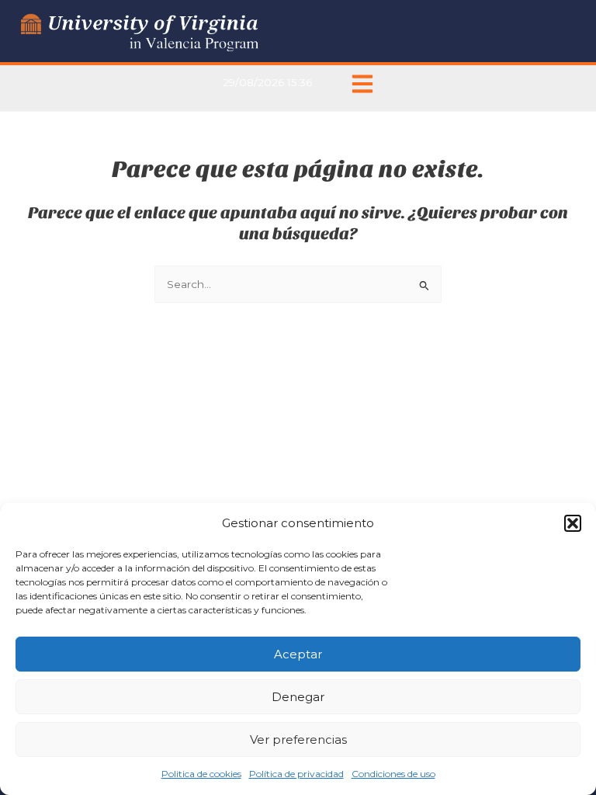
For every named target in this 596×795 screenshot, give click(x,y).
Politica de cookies (201, 773)
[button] (572, 523)
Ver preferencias (298, 739)
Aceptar (298, 654)
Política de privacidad (296, 773)
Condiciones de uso (393, 773)
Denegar (298, 696)
